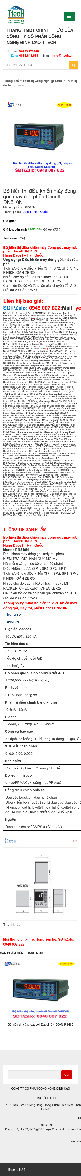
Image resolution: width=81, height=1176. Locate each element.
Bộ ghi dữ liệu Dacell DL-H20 (29, 346)
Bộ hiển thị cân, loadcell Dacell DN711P (23, 313)
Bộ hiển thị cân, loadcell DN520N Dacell (38, 322)
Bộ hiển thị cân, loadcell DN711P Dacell (38, 417)
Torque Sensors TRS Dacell (29, 384)
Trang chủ (11, 80)
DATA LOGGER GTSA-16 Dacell (41, 358)
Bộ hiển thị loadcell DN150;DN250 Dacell (30, 422)
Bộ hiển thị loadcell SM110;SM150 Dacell (39, 428)
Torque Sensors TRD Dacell (23, 387)
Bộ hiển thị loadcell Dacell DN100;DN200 (40, 315)
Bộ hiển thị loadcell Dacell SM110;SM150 (46, 470)
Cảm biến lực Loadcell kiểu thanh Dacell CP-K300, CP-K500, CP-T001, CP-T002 (39, 397)
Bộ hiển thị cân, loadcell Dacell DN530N (54, 318)
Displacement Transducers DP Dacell (28, 460)
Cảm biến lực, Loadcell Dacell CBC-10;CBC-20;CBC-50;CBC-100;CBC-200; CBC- (38, 504)
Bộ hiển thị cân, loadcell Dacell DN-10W (47, 401)
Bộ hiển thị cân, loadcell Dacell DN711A (29, 327)
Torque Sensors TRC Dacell (51, 387)
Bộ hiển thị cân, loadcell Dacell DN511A (48, 332)
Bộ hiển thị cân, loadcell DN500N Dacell (38, 496)
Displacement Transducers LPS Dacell (29, 368)
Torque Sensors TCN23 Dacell (43, 375)
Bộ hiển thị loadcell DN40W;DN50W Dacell (46, 425)
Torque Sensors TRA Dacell (37, 389)
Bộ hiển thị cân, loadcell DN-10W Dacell (47, 498)
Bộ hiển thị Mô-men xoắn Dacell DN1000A (39, 351)
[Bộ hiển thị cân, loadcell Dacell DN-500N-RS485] (40, 989)
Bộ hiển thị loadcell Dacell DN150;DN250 (38, 477)
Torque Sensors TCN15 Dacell (32, 377)
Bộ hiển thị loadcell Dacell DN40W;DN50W (39, 473)
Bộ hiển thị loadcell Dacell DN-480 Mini (52, 472)
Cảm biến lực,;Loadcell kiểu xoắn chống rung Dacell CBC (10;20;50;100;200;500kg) (37, 395)
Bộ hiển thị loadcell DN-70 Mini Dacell (52, 427)
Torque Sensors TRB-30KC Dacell (47, 372)
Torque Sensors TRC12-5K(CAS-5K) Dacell (31, 382)
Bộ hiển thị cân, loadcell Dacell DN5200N (40, 319)
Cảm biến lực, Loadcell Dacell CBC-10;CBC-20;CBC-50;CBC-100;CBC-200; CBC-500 (37, 328)
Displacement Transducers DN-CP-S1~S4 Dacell (37, 359)
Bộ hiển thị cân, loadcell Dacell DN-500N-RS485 (40, 1024)
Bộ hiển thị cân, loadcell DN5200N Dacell (30, 415)
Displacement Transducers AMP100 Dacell (40, 363)
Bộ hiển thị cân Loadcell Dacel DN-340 (31, 494)
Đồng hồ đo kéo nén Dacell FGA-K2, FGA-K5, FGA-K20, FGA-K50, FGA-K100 (39, 433)
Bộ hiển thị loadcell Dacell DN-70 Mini (28, 349)
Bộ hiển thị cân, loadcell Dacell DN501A (54, 334)
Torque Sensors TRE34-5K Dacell (26, 379)
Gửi (66, 1074)
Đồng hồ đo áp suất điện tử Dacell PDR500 (50, 437)
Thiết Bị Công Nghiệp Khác (42, 80)
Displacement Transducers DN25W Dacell (35, 370)
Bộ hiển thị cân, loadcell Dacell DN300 (54, 403)
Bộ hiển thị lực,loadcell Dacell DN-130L (45, 353)
